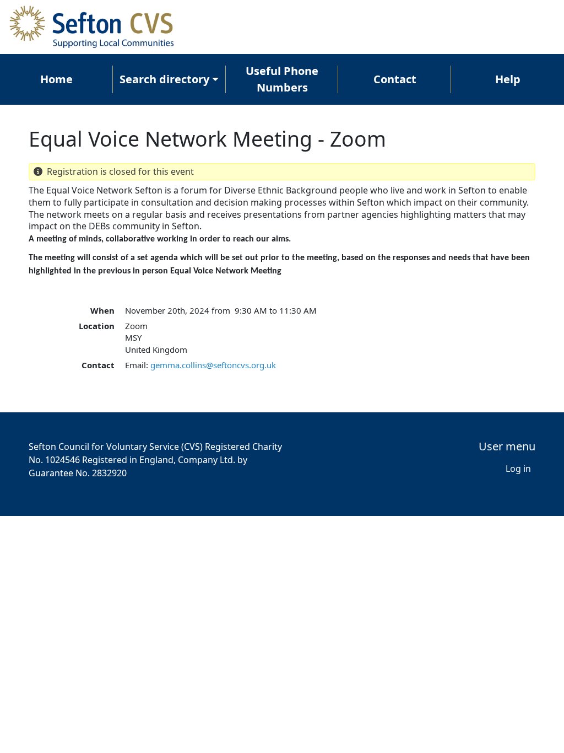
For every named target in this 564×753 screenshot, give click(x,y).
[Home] (97, 27)
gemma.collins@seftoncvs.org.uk (213, 364)
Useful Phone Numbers (282, 79)
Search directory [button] (164, 79)
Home (56, 79)
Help (507, 79)
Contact (394, 79)
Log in (518, 468)
